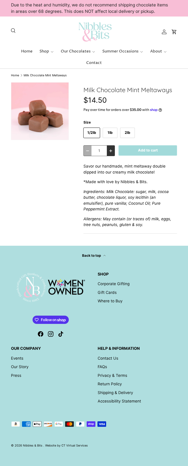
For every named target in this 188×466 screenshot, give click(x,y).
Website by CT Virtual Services (66, 445)
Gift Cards (107, 292)
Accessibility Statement (119, 401)
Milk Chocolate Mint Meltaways (45, 75)
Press (16, 375)
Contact (94, 63)
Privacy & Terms (112, 375)
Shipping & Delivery (115, 392)
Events (17, 358)
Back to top (92, 256)
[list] (40, 111)
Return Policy (110, 384)
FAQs (102, 366)
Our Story (19, 366)
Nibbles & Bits (33, 445)
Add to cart (148, 150)
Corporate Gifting (114, 283)
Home (27, 51)
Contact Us (108, 358)
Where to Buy (110, 301)
